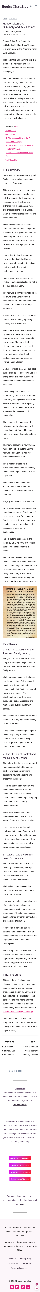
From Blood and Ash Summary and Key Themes (30, 1048)
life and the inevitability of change (18, 1011)
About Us (12, 1258)
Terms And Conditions (20, 1268)
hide (16, 126)
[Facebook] (12, 1287)
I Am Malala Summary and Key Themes (8, 1048)
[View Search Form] (31, 6)
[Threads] (28, 1287)
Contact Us (13, 1263)
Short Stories (13, 19)
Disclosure (26, 1263)
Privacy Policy (25, 1258)
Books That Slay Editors (13, 32)
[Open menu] (36, 6)
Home (5, 19)
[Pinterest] (17, 1287)
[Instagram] (23, 1287)
